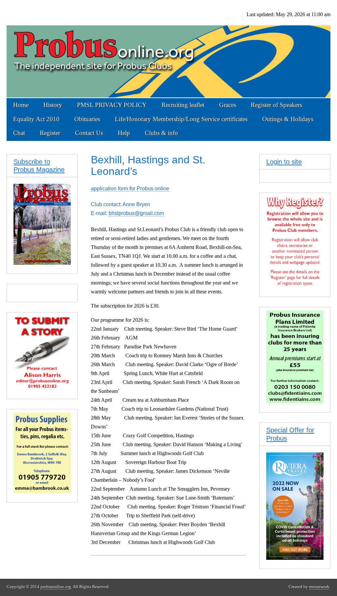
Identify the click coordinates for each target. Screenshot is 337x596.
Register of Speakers (276, 104)
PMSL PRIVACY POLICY (112, 104)
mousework (319, 586)
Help (124, 132)
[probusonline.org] (168, 49)
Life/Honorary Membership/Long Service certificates (181, 119)
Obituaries (87, 119)
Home (21, 104)
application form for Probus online (130, 188)
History (52, 104)
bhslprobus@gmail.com (136, 213)
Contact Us (89, 132)
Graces (227, 104)
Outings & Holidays (287, 119)
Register (50, 132)
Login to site (284, 161)
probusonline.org (55, 586)
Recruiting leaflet (183, 104)
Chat (19, 132)
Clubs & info (161, 132)
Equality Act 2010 (36, 119)
